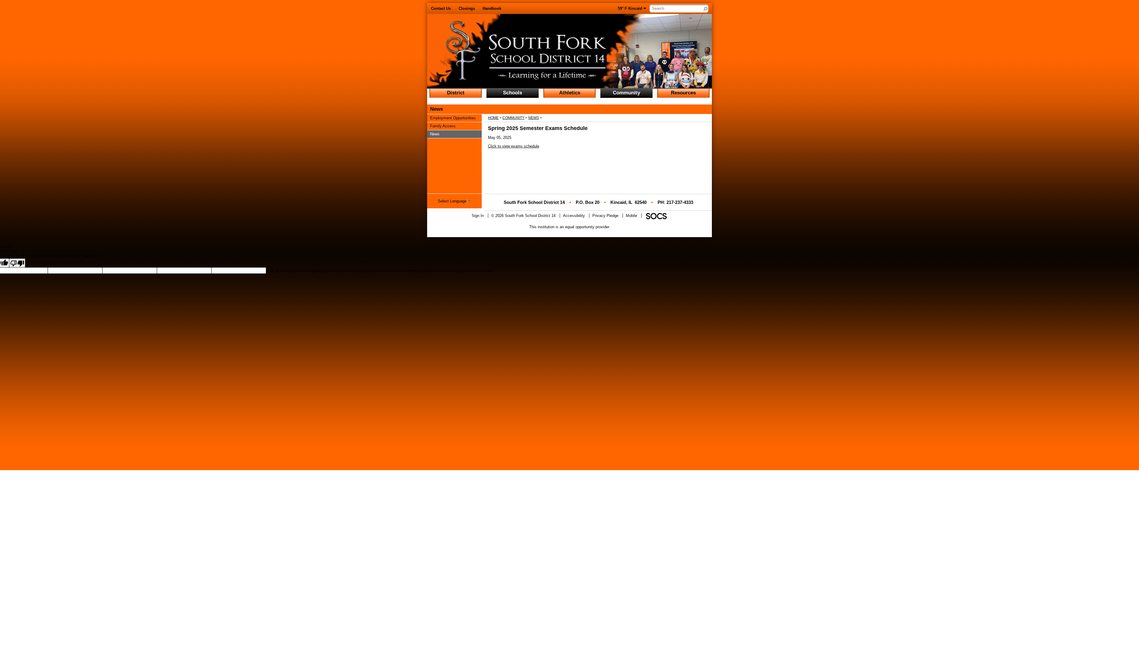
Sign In (478, 215)
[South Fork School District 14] (512, 51)
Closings (467, 8)
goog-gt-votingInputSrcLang (289, 270)
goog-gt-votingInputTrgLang (336, 270)
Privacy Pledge (605, 215)
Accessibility (574, 215)
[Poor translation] (17, 263)
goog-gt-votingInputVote (472, 270)
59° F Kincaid (630, 8)
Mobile (631, 215)
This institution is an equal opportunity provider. (569, 227)
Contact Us (441, 8)
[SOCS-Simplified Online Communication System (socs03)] (656, 215)
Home (493, 118)
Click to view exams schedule (513, 146)
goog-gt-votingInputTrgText (429, 270)
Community (513, 118)
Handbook (492, 8)
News (533, 118)
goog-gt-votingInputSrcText (383, 270)
